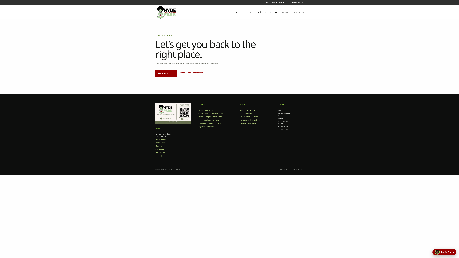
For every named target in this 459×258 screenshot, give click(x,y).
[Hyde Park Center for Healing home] (169, 12)
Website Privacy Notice (248, 123)
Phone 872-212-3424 (296, 2)
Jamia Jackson (160, 152)
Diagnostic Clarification (206, 127)
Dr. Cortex (286, 12)
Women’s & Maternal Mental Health (210, 113)
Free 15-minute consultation (288, 124)
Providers (262, 12)
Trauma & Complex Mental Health (210, 117)
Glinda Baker (159, 149)
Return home (166, 73)
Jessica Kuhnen (160, 139)
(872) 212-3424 (283, 121)
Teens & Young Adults (205, 110)
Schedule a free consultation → (192, 73)
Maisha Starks (160, 143)
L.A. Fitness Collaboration (249, 117)
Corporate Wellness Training (250, 120)
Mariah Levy (159, 146)
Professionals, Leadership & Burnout (211, 123)
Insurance (274, 12)
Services (248, 12)
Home (237, 12)
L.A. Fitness (299, 12)
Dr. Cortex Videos (246, 113)
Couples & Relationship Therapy (209, 120)
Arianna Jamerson (161, 156)
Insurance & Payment (247, 110)
